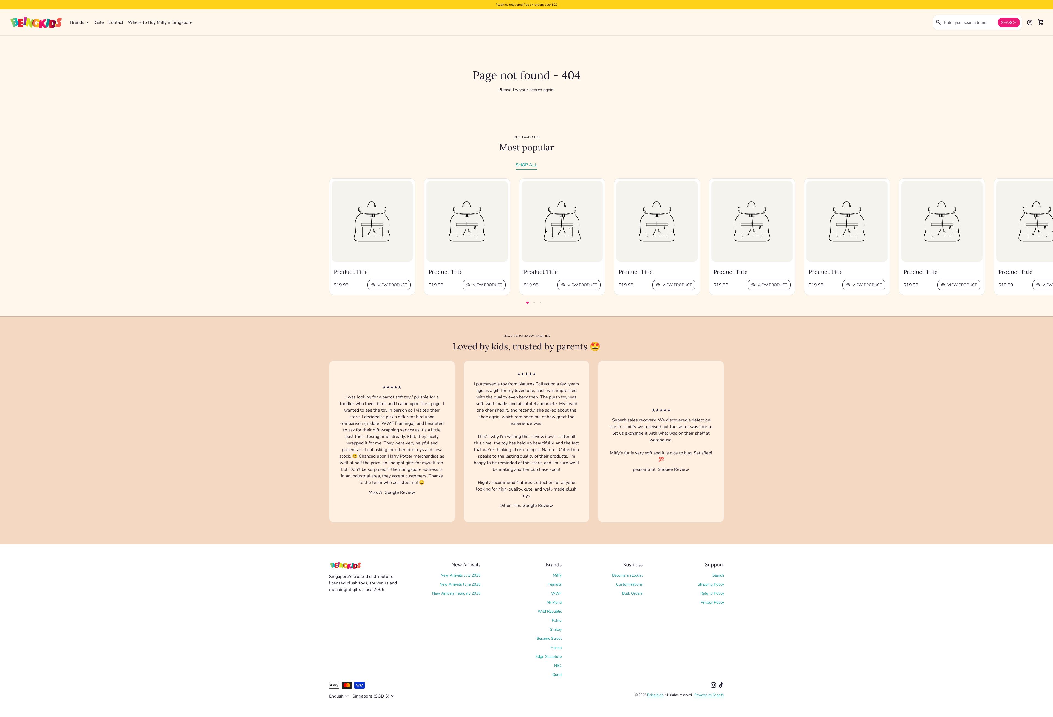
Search (1009, 22)
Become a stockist (627, 575)
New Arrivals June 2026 (460, 584)
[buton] (339, 696)
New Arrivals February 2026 (456, 593)
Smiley (556, 629)
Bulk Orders (632, 593)
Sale (99, 22)
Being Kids (655, 695)
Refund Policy (712, 593)
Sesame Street (549, 638)
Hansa (556, 647)
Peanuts (555, 584)
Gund (557, 674)
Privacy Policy (712, 602)
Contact (115, 22)
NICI (558, 665)
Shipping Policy (711, 584)
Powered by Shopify (709, 695)
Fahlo (557, 620)
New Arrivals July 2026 (460, 575)
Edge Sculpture (549, 656)
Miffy (557, 575)
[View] (372, 221)
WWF (556, 593)
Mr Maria (554, 602)
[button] (527, 303)
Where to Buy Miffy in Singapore (160, 22)
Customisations (629, 584)
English (339, 696)
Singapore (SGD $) (374, 696)
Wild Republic (550, 611)
